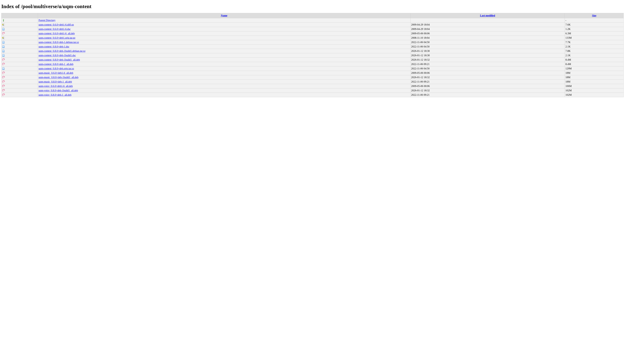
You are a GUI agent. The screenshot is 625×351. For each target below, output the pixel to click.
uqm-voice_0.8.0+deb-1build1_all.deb (58, 90)
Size (594, 15)
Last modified (487, 15)
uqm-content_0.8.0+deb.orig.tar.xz (56, 68)
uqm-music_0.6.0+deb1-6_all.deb (56, 73)
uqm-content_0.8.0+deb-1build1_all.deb (59, 59)
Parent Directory (47, 20)
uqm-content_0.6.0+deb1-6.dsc (55, 29)
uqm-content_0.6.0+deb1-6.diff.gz (56, 24)
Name (224, 15)
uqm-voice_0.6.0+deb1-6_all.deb (56, 86)
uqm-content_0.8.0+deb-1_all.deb (56, 64)
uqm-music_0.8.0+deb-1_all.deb (55, 81)
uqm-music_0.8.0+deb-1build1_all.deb (58, 77)
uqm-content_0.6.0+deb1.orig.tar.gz (57, 37)
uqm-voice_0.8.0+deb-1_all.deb (55, 94)
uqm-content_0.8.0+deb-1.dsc (54, 46)
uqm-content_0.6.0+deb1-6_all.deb (57, 33)
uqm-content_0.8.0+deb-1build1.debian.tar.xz (62, 51)
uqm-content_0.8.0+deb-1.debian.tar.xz (59, 42)
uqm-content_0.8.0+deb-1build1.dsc (57, 55)
